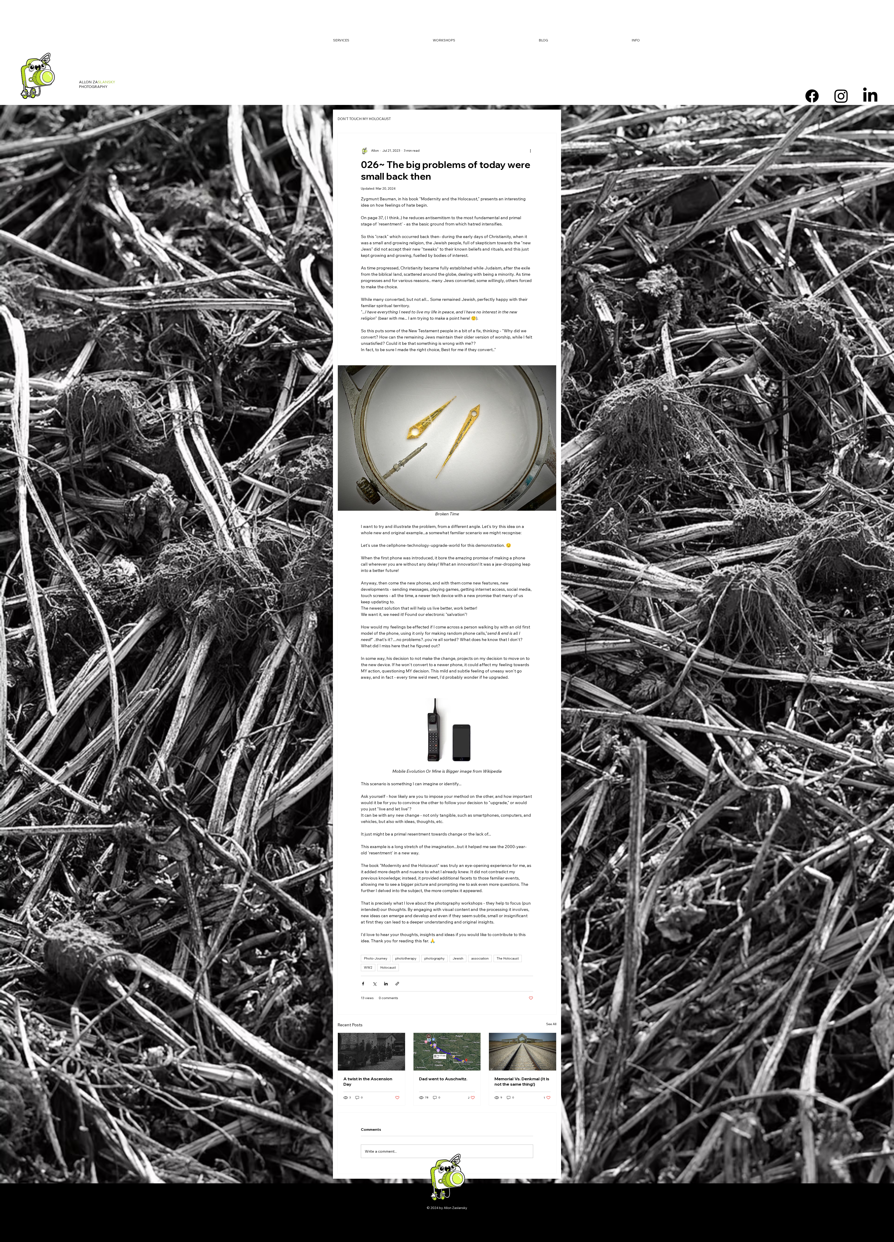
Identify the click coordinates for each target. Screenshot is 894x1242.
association (480, 958)
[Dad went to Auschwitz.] (447, 1052)
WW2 (368, 967)
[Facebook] (812, 96)
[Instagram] (841, 96)
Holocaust (388, 967)
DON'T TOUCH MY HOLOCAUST (364, 119)
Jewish (458, 958)
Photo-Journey (375, 958)
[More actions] (530, 151)
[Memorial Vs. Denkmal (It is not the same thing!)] (522, 1052)
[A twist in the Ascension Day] (371, 1052)
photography (434, 958)
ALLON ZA (97, 82)
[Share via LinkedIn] (386, 983)
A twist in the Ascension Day (367, 1081)
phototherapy (406, 958)
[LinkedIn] (870, 96)
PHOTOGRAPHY (93, 86)
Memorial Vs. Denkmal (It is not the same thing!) (521, 1081)
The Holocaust (508, 958)
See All (551, 1024)
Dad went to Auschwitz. (443, 1078)
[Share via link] (397, 983)
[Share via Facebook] (363, 983)
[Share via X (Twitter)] (374, 983)
